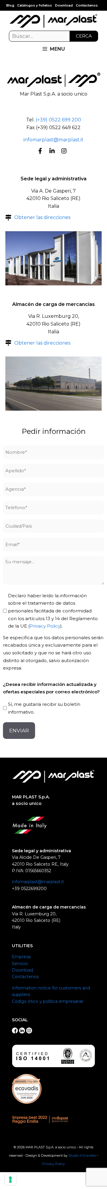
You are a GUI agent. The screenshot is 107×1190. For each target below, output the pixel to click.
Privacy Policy (45, 626)
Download (64, 5)
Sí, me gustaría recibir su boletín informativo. (44, 708)
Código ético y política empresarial (47, 1001)
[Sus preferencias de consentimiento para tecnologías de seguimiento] (10, 1179)
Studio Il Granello (82, 1155)
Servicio (20, 963)
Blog (10, 5)
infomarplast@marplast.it (53, 140)
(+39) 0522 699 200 (58, 120)
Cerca (84, 36)
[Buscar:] (53, 36)
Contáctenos (87, 5)
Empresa (21, 956)
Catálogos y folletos (34, 5)
